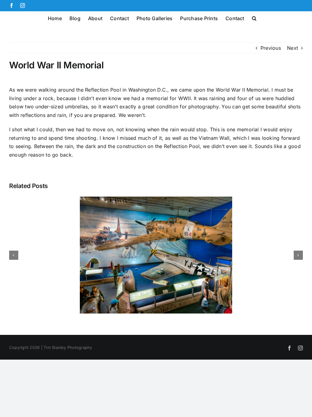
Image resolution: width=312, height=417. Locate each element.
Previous (271, 48)
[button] (254, 18)
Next (292, 48)
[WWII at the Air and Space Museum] (156, 200)
